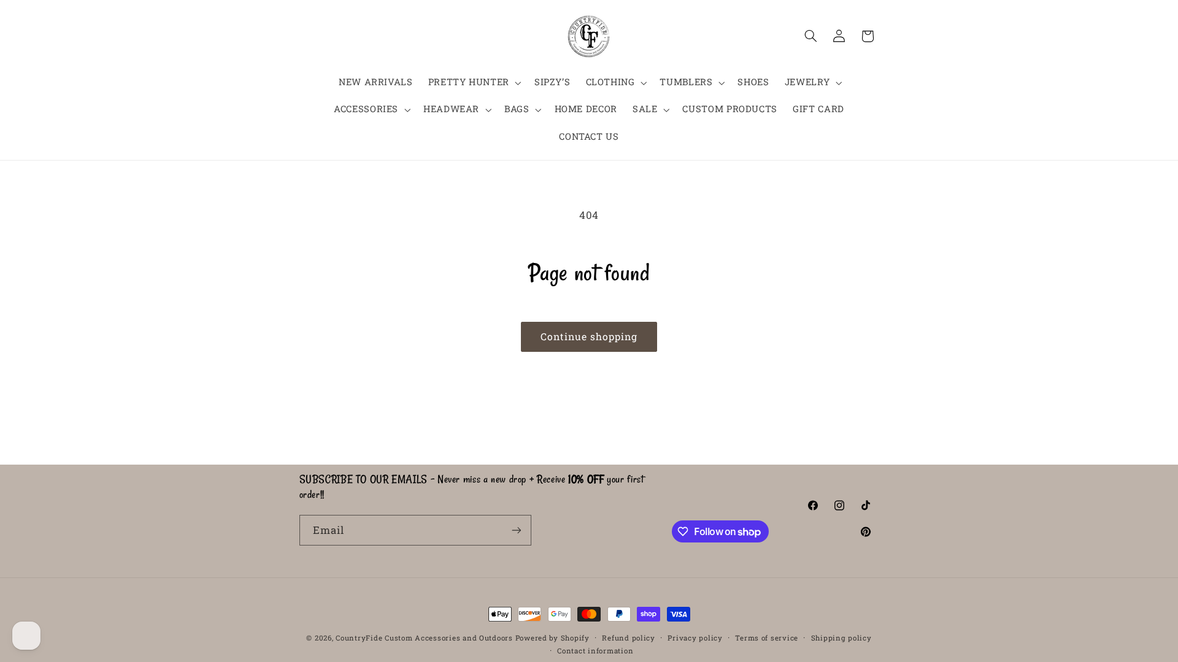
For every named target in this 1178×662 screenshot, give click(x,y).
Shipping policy (841, 637)
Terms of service (766, 637)
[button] (473, 82)
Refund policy (628, 637)
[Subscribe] (516, 530)
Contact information (595, 650)
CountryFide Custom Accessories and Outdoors (424, 637)
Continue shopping (589, 336)
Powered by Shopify (552, 637)
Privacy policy (695, 637)
